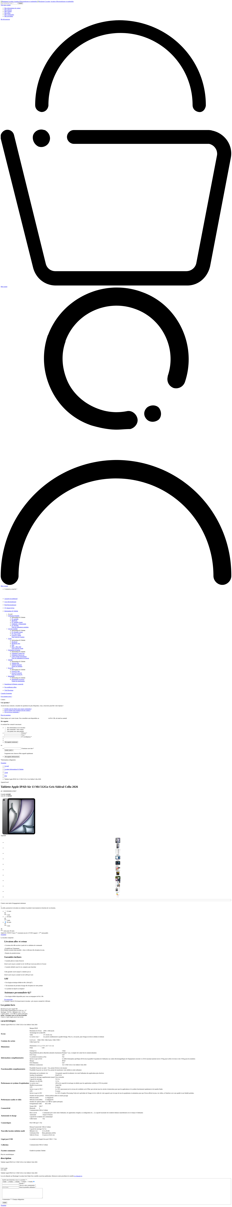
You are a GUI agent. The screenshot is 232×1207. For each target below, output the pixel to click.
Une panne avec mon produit (15, 731)
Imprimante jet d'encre (18, 679)
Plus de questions (6, 715)
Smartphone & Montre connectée (13, 684)
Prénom (24, 733)
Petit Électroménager (10, 605)
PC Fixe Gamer (16, 633)
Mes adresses (8, 10)
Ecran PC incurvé (17, 673)
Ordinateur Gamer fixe (18, 653)
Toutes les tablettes (17, 666)
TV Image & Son (9, 608)
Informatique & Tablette (11, 611)
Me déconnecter (5, 19)
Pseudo (22, 1183)
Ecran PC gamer (16, 635)
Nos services (11, 592)
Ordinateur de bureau (14, 650)
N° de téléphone (26, 737)
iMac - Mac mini (16, 647)
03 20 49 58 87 (43, 718)
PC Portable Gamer (17, 632)
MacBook (14, 620)
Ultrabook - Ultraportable (19, 624)
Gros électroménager (10, 602)
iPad (13, 645)
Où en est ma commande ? (11, 712)
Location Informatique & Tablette (13, 769)
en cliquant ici (78, 1176)
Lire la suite (4, 1168)
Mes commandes (9, 14)
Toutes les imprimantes (18, 681)
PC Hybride (15, 625)
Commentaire (6, 1199)
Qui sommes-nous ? (6, 696)
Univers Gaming (12, 629)
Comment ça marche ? (14, 590)
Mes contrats (8, 11)
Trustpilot (3, 763)
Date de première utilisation (27, 1187)
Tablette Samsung (17, 665)
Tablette (10, 660)
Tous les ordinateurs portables (20, 627)
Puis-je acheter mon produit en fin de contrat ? (17, 710)
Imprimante (11, 676)
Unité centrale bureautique (19, 656)
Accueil (10, 614)
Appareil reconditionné (10, 598)
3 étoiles (17, 1181)
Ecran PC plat (16, 671)
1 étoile (4, 1181)
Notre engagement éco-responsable (18, 594)
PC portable (15, 619)
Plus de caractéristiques (7, 1154)
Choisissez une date (27, 748)
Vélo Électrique (8, 690)
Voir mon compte (6, 5)
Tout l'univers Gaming (18, 637)
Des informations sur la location (16, 727)
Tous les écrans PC (17, 674)
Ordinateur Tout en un (18, 655)
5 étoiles (30, 1181)
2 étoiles (10, 1181)
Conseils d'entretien (6, 693)
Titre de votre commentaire (27, 1185)
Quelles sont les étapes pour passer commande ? (18, 709)
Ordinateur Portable (13, 616)
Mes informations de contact (12, 8)
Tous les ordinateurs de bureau (20, 658)
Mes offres (7, 13)
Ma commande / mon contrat (15, 729)
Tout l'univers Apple (17, 648)
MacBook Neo (16, 643)
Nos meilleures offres (10, 687)
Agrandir (3, 835)
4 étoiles (23, 1181)
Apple (10, 638)
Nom (23, 735)
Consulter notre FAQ (14, 595)
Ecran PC (11, 668)
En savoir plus (8, 999)
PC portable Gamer (17, 622)
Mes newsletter (8, 16)
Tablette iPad (15, 663)
